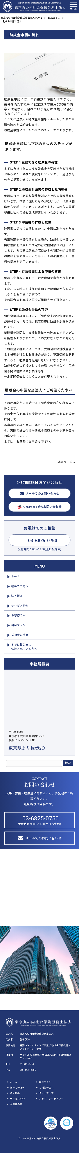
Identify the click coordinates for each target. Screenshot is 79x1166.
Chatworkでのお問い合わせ (42, 506)
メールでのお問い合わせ (42, 493)
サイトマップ (46, 1093)
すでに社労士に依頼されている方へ (24, 646)
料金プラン (18, 625)
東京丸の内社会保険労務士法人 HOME (21, 17)
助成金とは (54, 17)
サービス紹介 (19, 605)
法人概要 (17, 596)
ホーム (15, 576)
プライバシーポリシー (51, 1098)
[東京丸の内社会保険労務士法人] (34, 6)
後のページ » (66, 462)
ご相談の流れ (19, 635)
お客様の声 (18, 615)
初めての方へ (19, 586)
